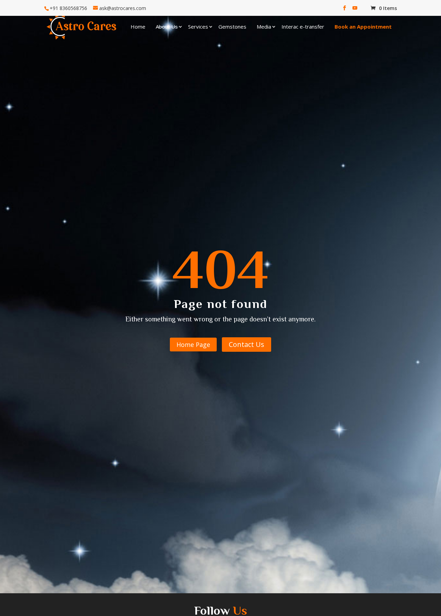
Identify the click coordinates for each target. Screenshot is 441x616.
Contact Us (246, 344)
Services (198, 26)
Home (138, 26)
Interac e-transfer (302, 26)
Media (264, 26)
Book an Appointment (363, 26)
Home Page (193, 344)
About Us (167, 26)
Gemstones (232, 26)
